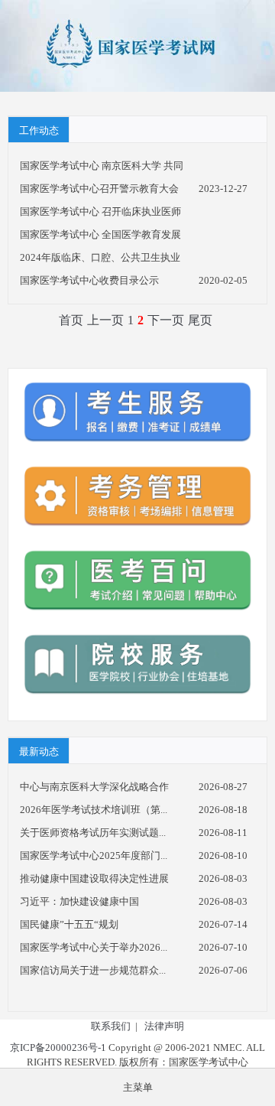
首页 (71, 320)
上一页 (105, 320)
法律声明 (164, 1026)
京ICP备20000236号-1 (58, 1047)
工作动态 (39, 130)
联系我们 (111, 1026)
